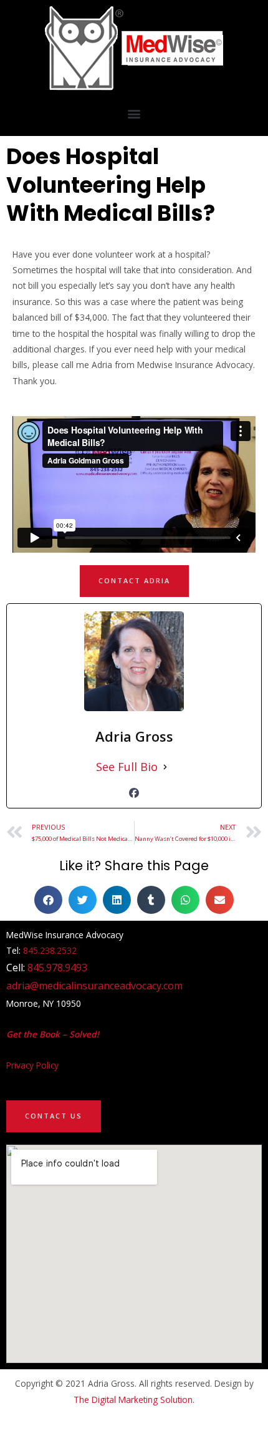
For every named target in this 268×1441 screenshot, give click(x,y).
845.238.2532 (50, 950)
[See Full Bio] (165, 767)
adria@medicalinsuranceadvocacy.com (94, 985)
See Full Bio (127, 766)
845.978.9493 (57, 967)
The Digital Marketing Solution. (134, 1399)
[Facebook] (134, 792)
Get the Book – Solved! (52, 1034)
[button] (134, 113)
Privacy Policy (32, 1065)
